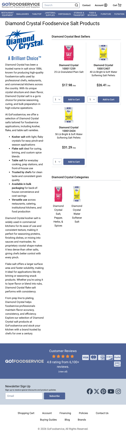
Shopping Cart (26, 413)
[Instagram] (118, 391)
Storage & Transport (78, 14)
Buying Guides (48, 419)
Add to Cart (74, 99)
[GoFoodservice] (21, 5)
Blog (67, 419)
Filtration (119, 14)
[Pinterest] (103, 391)
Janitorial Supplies (50, 14)
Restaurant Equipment (7, 14)
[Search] (76, 5)
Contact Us (102, 413)
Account (47, 413)
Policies (83, 413)
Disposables (64, 14)
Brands (82, 419)
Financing (65, 413)
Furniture (106, 14)
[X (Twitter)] (96, 391)
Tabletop (37, 14)
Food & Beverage (92, 14)
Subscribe (54, 396)
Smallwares (22, 14)
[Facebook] (90, 391)
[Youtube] (111, 391)
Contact (86, 5)
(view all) (62, 371)
